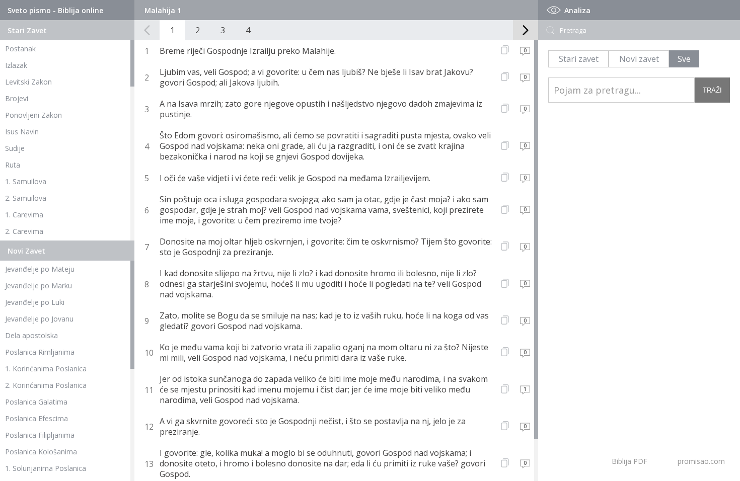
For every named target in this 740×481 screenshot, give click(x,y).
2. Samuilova (25, 198)
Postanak (20, 48)
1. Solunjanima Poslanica (45, 468)
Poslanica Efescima (36, 418)
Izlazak (16, 65)
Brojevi (16, 98)
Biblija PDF (629, 461)
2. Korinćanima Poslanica (46, 385)
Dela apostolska (31, 335)
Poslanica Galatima (36, 402)
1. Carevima (24, 214)
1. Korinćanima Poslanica (46, 368)
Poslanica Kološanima (41, 451)
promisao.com (701, 461)
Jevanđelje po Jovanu (39, 319)
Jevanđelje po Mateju (40, 269)
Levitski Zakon (28, 82)
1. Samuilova (25, 181)
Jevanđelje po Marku (38, 285)
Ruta (12, 165)
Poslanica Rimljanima (40, 352)
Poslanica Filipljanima (40, 435)
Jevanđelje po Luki (34, 302)
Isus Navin (22, 131)
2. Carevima (24, 231)
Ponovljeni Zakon (33, 115)
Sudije (15, 148)
